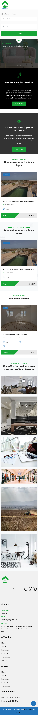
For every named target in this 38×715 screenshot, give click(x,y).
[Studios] (19, 550)
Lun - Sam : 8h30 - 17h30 (10, 697)
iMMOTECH (28, 710)
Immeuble (5, 650)
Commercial (5, 657)
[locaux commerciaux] (19, 476)
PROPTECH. (19, 712)
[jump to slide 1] (17, 66)
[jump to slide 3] (21, 66)
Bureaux (4, 653)
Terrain (4, 660)
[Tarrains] (19, 509)
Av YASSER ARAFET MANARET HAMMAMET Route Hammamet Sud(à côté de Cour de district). (17, 628)
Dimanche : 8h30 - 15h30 (10, 701)
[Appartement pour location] (19, 318)
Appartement (6, 646)
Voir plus (19, 104)
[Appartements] (19, 385)
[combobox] (19, 19)
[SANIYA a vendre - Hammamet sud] (19, 184)
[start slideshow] (15, 66)
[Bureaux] (19, 452)
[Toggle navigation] (34, 4)
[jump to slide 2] (19, 66)
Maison (3, 643)
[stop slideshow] (23, 66)
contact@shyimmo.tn (9, 620)
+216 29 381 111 (6, 613)
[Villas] (19, 416)
